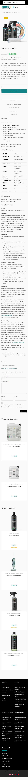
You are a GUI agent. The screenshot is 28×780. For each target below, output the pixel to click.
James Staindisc (7, 137)
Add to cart (14, 91)
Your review (4, 381)
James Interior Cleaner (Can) (14, 446)
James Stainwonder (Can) (14, 486)
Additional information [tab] (14, 104)
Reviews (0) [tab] (14, 114)
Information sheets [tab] (14, 107)
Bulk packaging (7, 444)
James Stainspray (7, 133)
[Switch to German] (15, 775)
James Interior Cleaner (9, 125)
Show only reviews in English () (9, 368)
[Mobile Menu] (25, 7)
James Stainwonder (8, 129)
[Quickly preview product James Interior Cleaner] (26, 593)
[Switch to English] (12, 775)
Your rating (4, 377)
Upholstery (22, 444)
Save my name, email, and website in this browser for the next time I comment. (12, 406)
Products (8, 12)
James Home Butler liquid (14, 655)
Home (3, 12)
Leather (18, 444)
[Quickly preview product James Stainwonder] (26, 513)
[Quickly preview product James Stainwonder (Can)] (26, 464)
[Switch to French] (18, 775)
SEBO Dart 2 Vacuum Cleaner (14, 575)
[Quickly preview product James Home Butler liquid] (26, 633)
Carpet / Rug (13, 444)
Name (3, 396)
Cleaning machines (14, 653)
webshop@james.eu (6, 315)
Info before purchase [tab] (14, 111)
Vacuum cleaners (19, 573)
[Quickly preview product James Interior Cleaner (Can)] (26, 424)
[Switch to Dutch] (10, 775)
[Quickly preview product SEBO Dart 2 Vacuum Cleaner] (26, 553)
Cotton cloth (6, 141)
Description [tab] (14, 101)
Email (16, 396)
